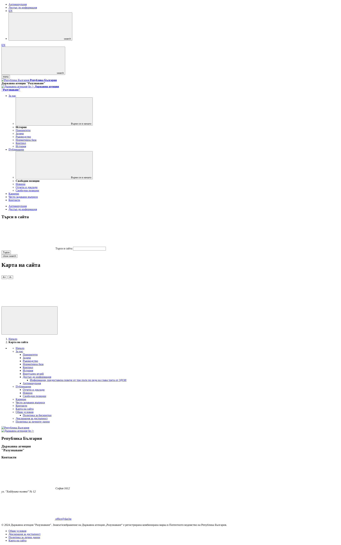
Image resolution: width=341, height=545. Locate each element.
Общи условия (24, 412)
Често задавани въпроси (23, 196)
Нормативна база (26, 139)
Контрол (21, 143)
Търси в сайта (63, 248)
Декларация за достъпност (32, 418)
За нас (12, 95)
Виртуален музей (33, 373)
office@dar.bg (63, 518)
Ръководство (23, 136)
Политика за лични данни (24, 537)
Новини (20, 184)
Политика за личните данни (33, 421)
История (21, 146)
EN (10, 10)
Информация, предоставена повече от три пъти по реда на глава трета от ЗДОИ (78, 380)
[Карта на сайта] (28, 304)
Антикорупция (18, 4)
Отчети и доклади (26, 187)
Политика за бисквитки (37, 415)
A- (10, 277)
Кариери (14, 193)
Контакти (14, 200)
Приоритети (23, 130)
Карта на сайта (25, 408)
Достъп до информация (23, 7)
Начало (13, 338)
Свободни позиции (27, 190)
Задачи (20, 133)
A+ (4, 277)
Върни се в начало (80, 123)
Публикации (16, 149)
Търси (6, 252)
